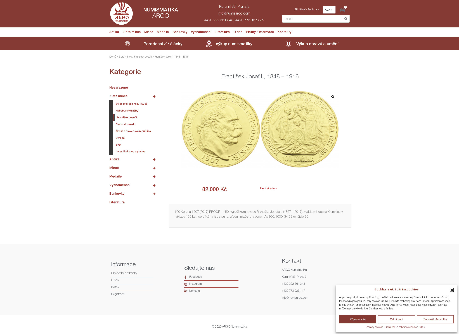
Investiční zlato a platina (130, 151)
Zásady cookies (374, 327)
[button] (452, 290)
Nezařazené (118, 87)
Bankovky (179, 32)
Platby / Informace (260, 32)
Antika (114, 32)
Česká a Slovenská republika (133, 130)
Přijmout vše (358, 319)
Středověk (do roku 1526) (131, 103)
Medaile (163, 32)
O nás (237, 32)
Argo (160, 16)
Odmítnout (396, 319)
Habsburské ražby (127, 110)
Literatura (222, 32)
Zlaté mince (132, 32)
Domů (112, 57)
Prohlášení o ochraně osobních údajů (405, 327)
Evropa (120, 137)
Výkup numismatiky (234, 44)
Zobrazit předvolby (435, 319)
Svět (118, 144)
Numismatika (160, 10)
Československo (126, 124)
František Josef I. (143, 57)
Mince (148, 32)
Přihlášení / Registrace (307, 9)
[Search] (345, 18)
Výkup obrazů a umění (317, 44)
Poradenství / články (163, 44)
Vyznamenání (201, 32)
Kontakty (284, 32)
